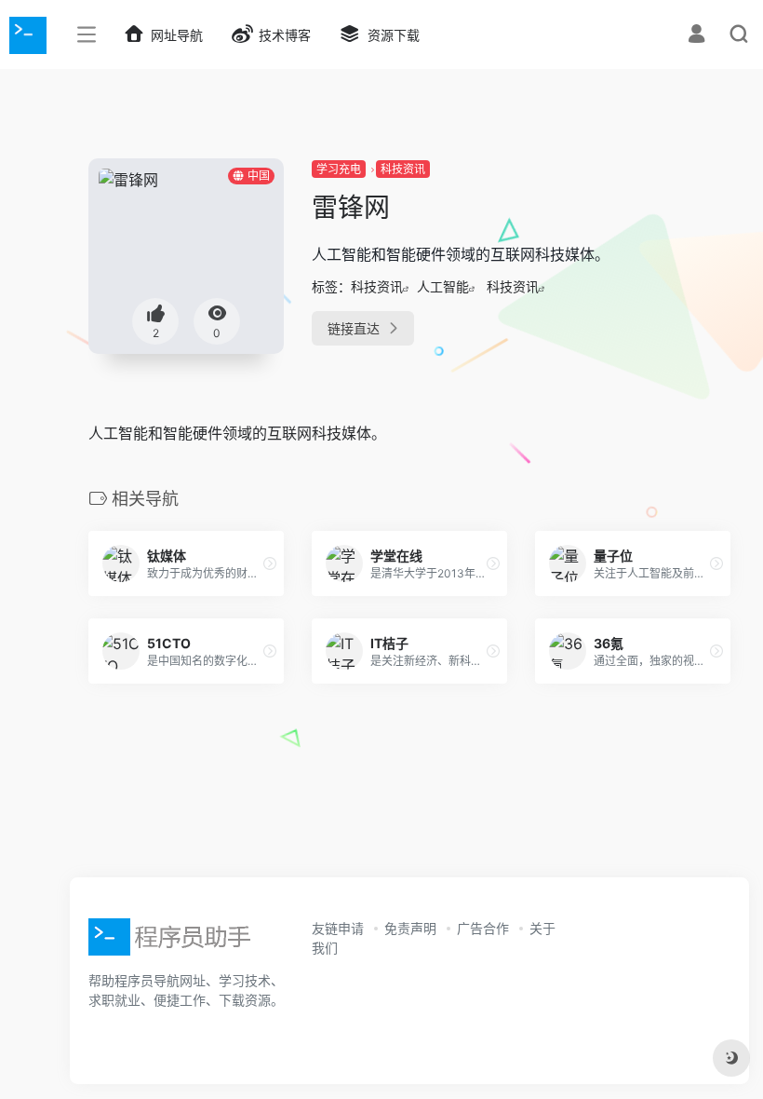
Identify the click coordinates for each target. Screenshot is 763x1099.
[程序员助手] (172, 942)
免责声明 (410, 928)
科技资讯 (403, 169)
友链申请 (338, 928)
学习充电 (338, 169)
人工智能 (443, 286)
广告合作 (483, 928)
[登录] (696, 36)
